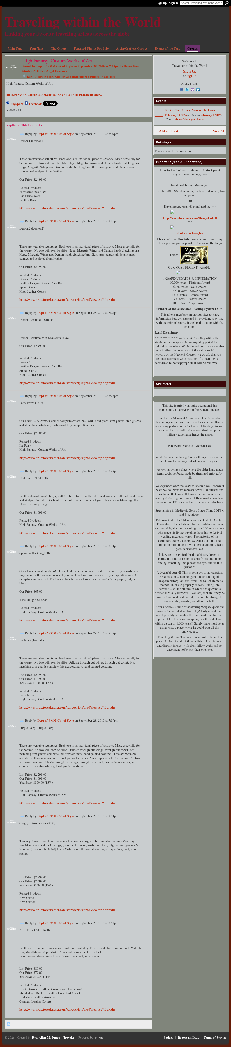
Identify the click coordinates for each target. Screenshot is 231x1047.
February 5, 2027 (210, 115)
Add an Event (168, 131)
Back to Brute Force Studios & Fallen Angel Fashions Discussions (71, 76)
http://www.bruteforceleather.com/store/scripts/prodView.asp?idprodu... (68, 208)
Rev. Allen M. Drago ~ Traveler (53, 1037)
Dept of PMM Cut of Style (54, 66)
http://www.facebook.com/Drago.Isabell (190, 218)
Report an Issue (188, 1037)
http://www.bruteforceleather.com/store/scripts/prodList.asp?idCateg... (54, 94)
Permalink (22, 134)
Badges (168, 1037)
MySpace (17, 103)
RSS (9, 1024)
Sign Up (162, 3)
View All (219, 131)
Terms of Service (215, 1037)
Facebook (35, 103)
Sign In (173, 3)
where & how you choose (189, 119)
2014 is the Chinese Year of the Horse (190, 110)
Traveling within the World (83, 21)
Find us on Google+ (189, 233)
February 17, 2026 (176, 115)
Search (227, 3)
